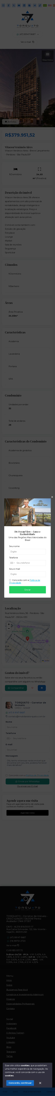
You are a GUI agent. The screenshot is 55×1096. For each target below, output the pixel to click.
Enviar (27, 589)
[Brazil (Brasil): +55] (12, 563)
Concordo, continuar (20, 1083)
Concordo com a (24, 581)
